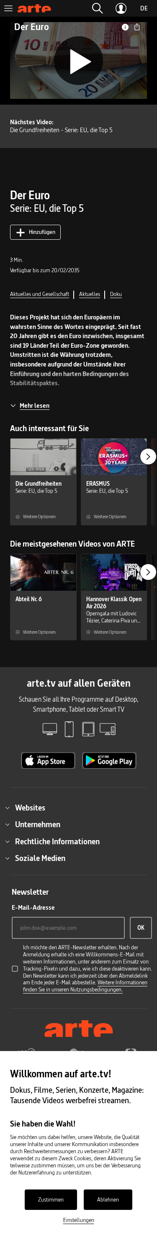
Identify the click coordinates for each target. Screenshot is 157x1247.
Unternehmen (37, 824)
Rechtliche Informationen (57, 841)
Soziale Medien (40, 858)
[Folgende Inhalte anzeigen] (148, 456)
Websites (30, 808)
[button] (97, 8)
